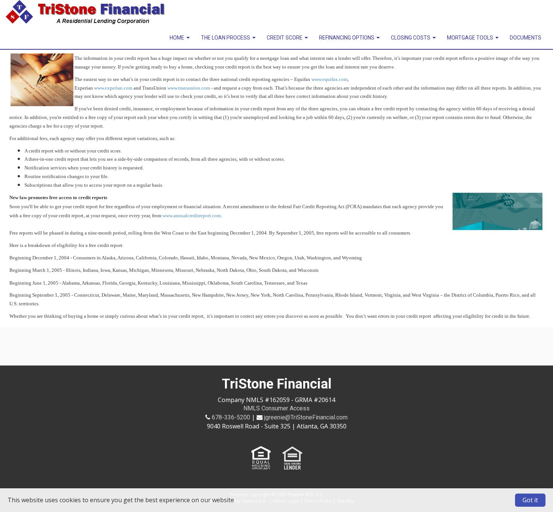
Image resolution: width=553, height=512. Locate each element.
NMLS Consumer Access (276, 408)
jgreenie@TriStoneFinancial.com (306, 417)
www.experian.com (113, 88)
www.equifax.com (329, 79)
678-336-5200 (231, 417)
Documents (525, 38)
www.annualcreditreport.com (192, 215)
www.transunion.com (188, 88)
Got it (530, 500)
